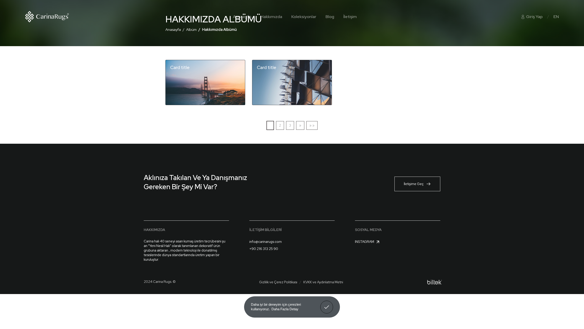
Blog (330, 16)
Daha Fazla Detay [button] (284, 309)
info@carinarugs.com (265, 241)
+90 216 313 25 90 (263, 249)
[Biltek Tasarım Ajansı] (435, 282)
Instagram (364, 241)
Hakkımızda (271, 16)
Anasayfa (242, 16)
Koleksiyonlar (303, 16)
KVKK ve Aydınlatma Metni (323, 282)
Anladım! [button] (327, 303)
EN (556, 16)
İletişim (350, 16)
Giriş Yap (534, 16)
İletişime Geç (414, 184)
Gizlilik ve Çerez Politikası (278, 282)
